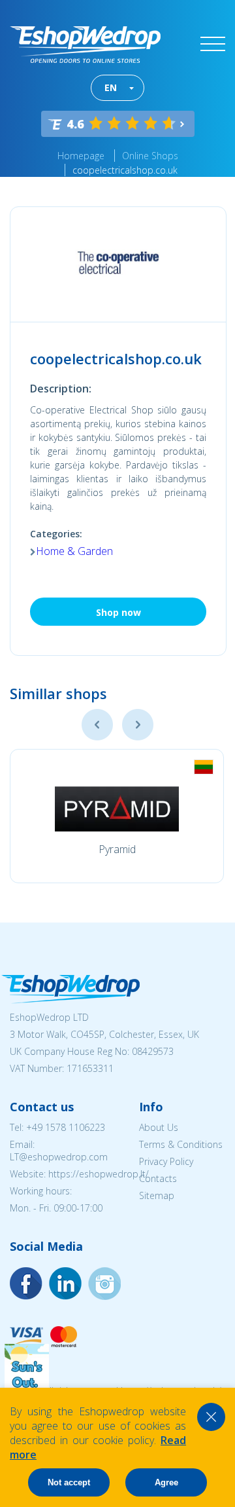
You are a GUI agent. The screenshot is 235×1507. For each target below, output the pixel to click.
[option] (117, 816)
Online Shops (150, 155)
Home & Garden (74, 551)
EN (110, 87)
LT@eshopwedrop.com (59, 1157)
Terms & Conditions (181, 1144)
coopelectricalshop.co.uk (125, 170)
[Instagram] (65, 1283)
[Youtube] (104, 1283)
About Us (158, 1127)
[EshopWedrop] (85, 44)
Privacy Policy (166, 1161)
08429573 (153, 1051)
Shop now (118, 612)
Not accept (69, 1482)
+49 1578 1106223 (65, 1127)
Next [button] (137, 724)
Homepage (80, 155)
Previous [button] (97, 724)
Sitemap (156, 1195)
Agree (166, 1482)
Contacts (158, 1178)
